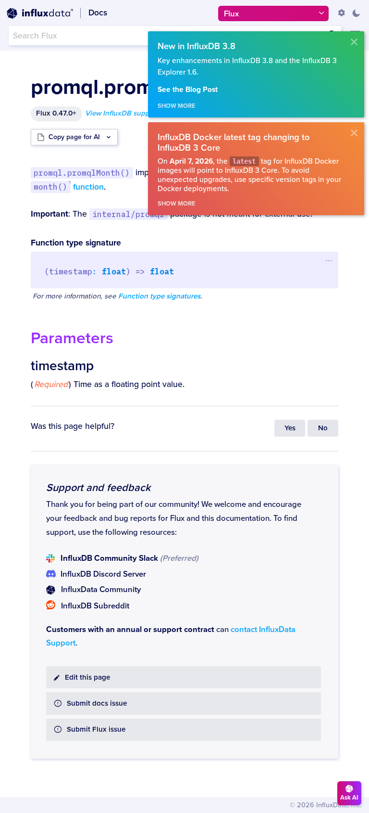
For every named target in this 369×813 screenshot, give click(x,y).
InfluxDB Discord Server (103, 574)
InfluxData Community (101, 589)
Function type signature (76, 243)
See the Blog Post (188, 89)
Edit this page (87, 677)
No (323, 428)
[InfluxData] (40, 13)
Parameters (72, 338)
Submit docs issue (97, 703)
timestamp (62, 366)
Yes (289, 428)
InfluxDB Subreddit (95, 606)
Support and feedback (98, 487)
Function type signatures (159, 296)
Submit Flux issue (96, 729)
